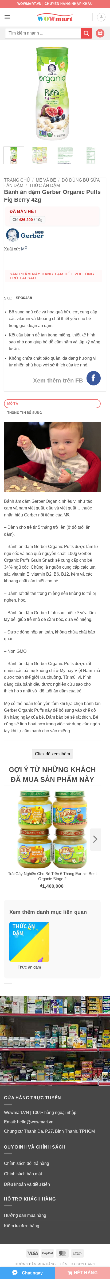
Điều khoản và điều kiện (27, 1184)
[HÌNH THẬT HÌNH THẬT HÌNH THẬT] (52, 94)
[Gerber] (26, 234)
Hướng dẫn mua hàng (25, 1215)
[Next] (92, 94)
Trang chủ (17, 180)
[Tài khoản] (101, 17)
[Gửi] (86, 33)
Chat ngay (32, 1273)
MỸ (24, 249)
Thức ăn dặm (44, 185)
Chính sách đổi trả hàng (26, 1163)
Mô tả (12, 404)
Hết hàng (86, 1272)
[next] (95, 839)
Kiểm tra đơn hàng (21, 1226)
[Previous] (12, 94)
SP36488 (24, 298)
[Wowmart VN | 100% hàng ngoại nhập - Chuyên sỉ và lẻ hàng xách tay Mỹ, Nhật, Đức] (55, 17)
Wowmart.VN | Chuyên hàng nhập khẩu (55, 4)
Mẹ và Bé (46, 180)
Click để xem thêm (52, 754)
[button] (7, 17)
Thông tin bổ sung (24, 413)
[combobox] (43, 33)
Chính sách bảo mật (23, 1174)
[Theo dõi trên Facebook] (94, 378)
